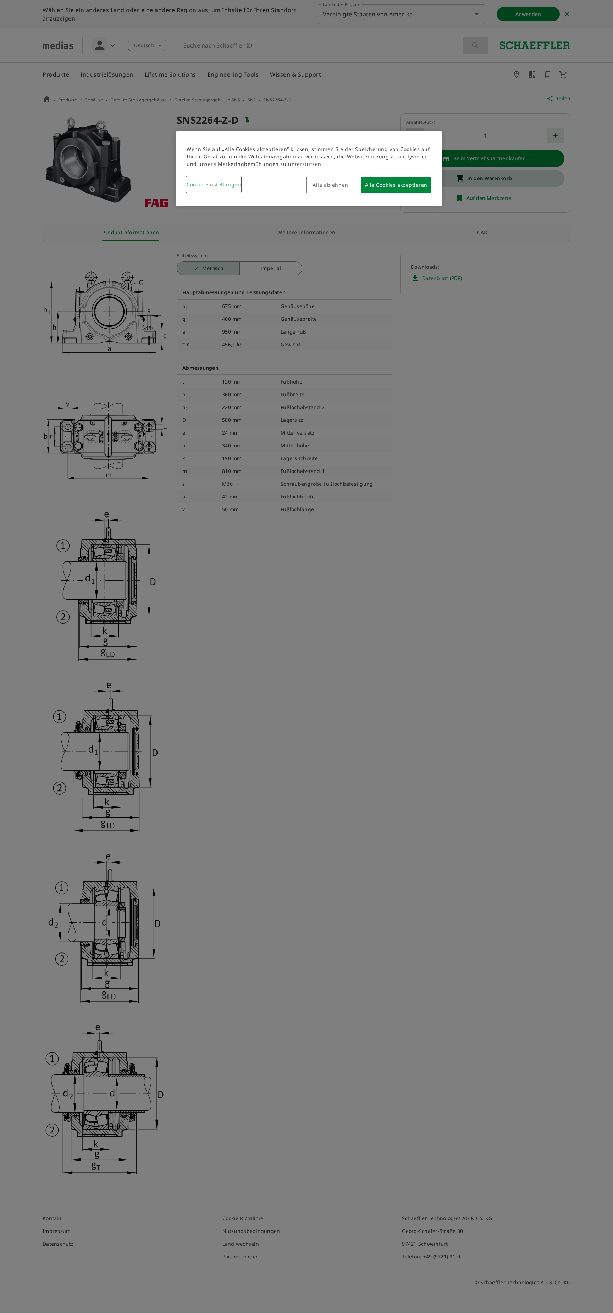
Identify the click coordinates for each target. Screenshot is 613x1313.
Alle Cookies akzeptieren (396, 184)
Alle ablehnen (330, 184)
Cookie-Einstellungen (214, 184)
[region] (309, 168)
